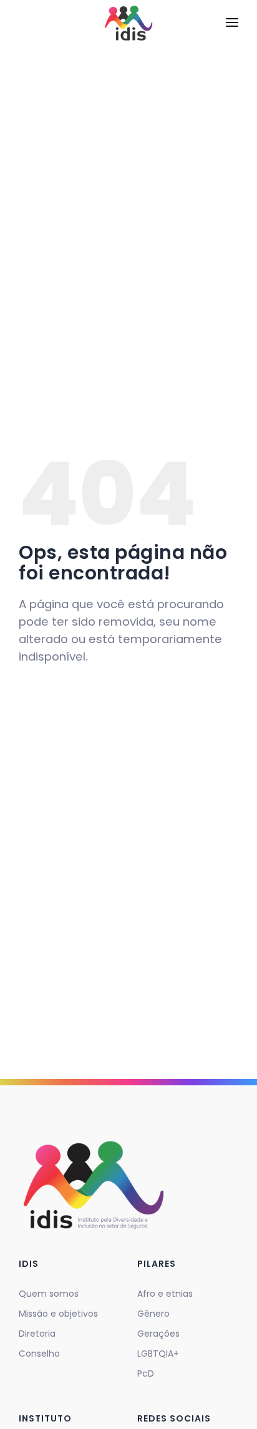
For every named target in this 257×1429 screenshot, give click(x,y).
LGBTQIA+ (158, 1353)
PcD (145, 1373)
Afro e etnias (165, 1293)
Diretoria (37, 1333)
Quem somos (49, 1293)
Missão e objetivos (58, 1313)
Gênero (153, 1313)
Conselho (39, 1353)
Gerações (158, 1333)
